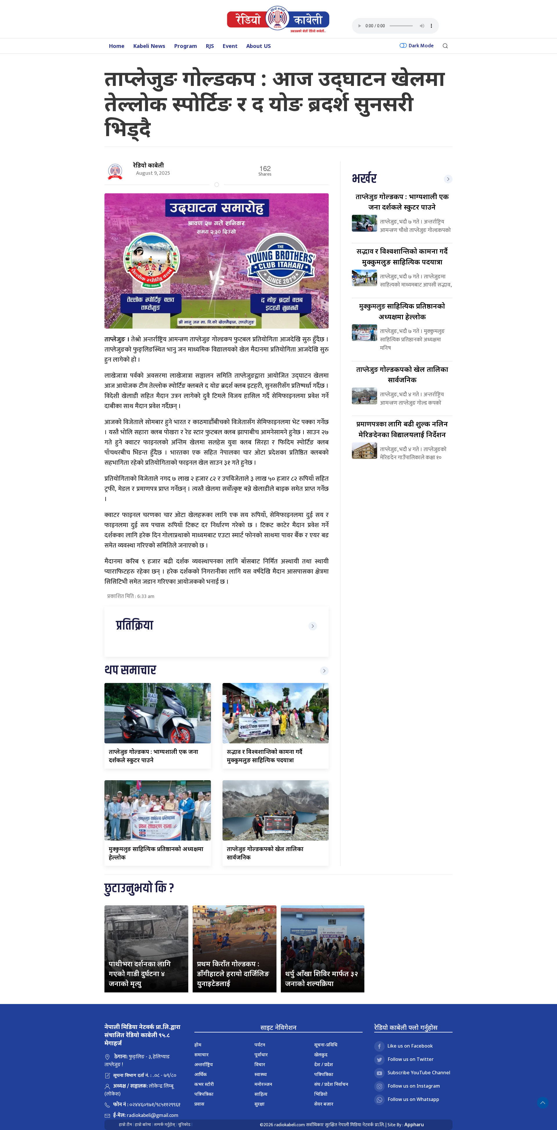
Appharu (414, 1124)
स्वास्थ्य (260, 1074)
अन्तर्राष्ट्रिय (203, 1064)
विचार (259, 1064)
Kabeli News (149, 45)
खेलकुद (321, 1054)
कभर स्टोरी (204, 1084)
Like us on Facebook (410, 1046)
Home (116, 45)
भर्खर (364, 179)
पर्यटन (259, 1044)
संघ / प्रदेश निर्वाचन (331, 1084)
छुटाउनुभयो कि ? (139, 888)
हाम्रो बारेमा (143, 1124)
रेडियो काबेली (148, 165)
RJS (210, 45)
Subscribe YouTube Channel (419, 1072)
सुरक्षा (259, 1104)
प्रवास (199, 1104)
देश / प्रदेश (323, 1064)
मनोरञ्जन (263, 1084)
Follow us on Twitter (411, 1059)
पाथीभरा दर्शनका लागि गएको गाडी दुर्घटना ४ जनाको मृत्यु (140, 973)
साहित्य (260, 1094)
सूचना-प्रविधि (325, 1044)
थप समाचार (130, 670)
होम (197, 1044)
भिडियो (321, 1094)
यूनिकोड (184, 1124)
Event (230, 45)
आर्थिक (200, 1074)
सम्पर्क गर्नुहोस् (164, 1124)
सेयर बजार (323, 1104)
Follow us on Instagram (414, 1086)
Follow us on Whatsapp (413, 1099)
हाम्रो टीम (125, 1124)
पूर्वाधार (261, 1054)
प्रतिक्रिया (134, 625)
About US (258, 45)
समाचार (201, 1054)
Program (185, 45)
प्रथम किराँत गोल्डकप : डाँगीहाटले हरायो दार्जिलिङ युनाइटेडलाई (233, 973)
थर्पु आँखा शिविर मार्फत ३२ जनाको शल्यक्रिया (321, 978)
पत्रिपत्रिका (204, 1094)
